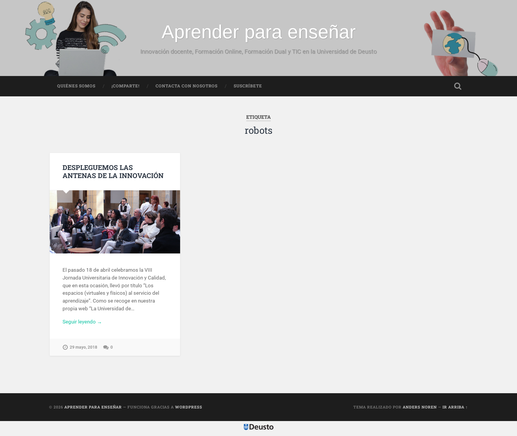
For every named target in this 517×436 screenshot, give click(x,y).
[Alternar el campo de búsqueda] (458, 86)
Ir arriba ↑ (455, 407)
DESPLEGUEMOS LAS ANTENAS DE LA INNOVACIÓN (113, 171)
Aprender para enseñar (259, 31)
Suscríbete (248, 86)
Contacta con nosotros (187, 86)
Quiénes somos (76, 86)
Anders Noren (420, 407)
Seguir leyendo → (82, 322)
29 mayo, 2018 (83, 347)
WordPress (188, 407)
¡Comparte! (125, 86)
